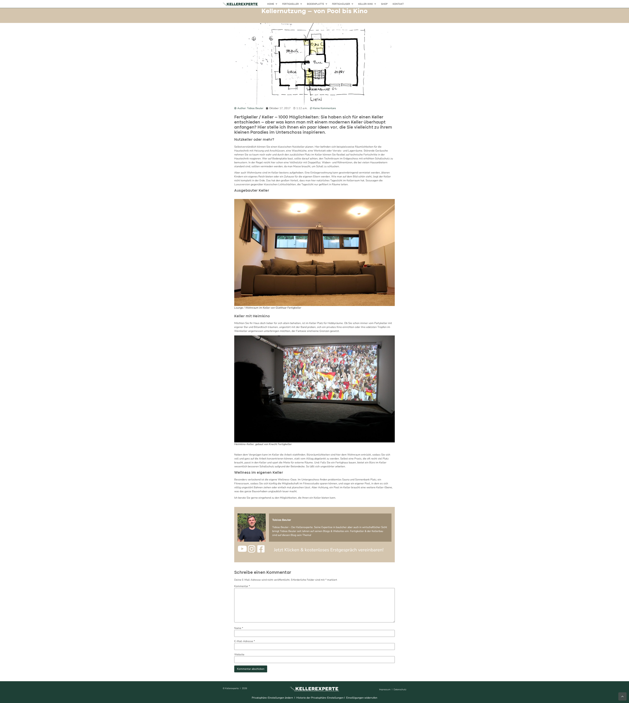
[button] (272, 4)
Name (238, 628)
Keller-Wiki (365, 4)
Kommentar (242, 586)
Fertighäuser (341, 4)
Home (270, 4)
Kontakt (398, 4)
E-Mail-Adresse (244, 641)
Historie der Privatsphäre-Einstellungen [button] (319, 698)
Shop (384, 4)
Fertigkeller (290, 4)
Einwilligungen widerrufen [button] (361, 698)
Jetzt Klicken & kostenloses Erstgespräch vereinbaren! (328, 550)
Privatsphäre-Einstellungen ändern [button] (272, 698)
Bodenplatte (315, 4)
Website (239, 654)
